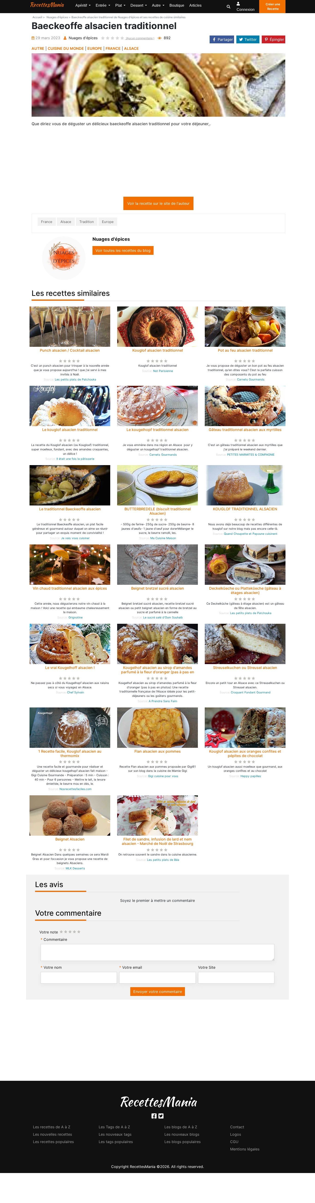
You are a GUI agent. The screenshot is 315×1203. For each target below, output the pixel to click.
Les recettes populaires (53, 1142)
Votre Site (206, 968)
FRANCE (113, 48)
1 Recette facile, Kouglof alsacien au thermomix (69, 754)
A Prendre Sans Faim (163, 702)
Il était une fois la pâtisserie (75, 459)
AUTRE (38, 48)
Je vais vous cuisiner (75, 539)
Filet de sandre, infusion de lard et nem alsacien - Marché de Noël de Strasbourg (157, 842)
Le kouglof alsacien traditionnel (70, 430)
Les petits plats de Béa (163, 860)
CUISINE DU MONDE (66, 48)
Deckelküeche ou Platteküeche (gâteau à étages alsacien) (245, 591)
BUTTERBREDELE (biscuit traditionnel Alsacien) (158, 512)
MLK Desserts (75, 869)
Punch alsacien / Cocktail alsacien (70, 351)
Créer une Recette (273, 6)
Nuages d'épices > (59, 17)
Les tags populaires (116, 1142)
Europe (108, 222)
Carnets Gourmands (250, 380)
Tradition (86, 222)
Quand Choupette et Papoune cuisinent (250, 534)
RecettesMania (47, 4)
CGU (234, 1142)
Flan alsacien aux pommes (157, 752)
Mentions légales (244, 1150)
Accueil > (39, 17)
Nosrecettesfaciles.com (75, 790)
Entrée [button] (101, 5)
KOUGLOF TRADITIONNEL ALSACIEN (245, 510)
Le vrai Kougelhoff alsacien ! (70, 668)
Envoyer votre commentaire (157, 992)
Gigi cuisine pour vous (163, 777)
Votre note (48, 933)
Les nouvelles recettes (52, 1135)
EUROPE (94, 48)
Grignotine (75, 618)
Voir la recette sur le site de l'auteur (158, 204)
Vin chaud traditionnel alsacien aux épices (70, 589)
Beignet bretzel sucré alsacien (157, 589)
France (46, 222)
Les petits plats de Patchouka (75, 380)
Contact (237, 1128)
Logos (235, 1135)
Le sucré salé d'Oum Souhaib (163, 618)
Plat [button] (119, 5)
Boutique (176, 5)
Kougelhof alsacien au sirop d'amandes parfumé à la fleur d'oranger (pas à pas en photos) (157, 673)
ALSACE (131, 48)
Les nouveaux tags (115, 1135)
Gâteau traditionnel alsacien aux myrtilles (245, 430)
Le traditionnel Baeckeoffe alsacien (70, 510)
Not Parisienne (163, 372)
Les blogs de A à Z (180, 1128)
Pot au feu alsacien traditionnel (245, 351)
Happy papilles (251, 777)
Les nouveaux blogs (181, 1135)
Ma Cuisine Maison (163, 539)
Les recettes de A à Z (51, 1128)
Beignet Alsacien (70, 840)
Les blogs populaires (182, 1142)
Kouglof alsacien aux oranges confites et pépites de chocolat (245, 754)
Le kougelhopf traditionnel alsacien (158, 430)
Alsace (65, 222)
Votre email (132, 968)
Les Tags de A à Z (114, 1128)
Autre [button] (157, 5)
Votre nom (53, 968)
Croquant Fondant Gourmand (250, 693)
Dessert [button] (137, 5)
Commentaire (55, 940)
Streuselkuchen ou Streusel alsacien (245, 668)
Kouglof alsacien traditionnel (157, 351)
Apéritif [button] (81, 5)
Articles (195, 5)
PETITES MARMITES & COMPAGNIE (250, 455)
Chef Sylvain (75, 693)
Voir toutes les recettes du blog (123, 251)
